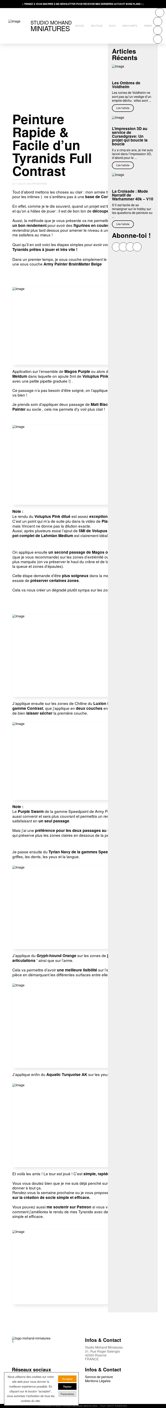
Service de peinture (99, 1376)
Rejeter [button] (67, 1386)
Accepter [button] (67, 1379)
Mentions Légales (98, 1380)
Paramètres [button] (67, 1394)
